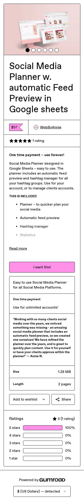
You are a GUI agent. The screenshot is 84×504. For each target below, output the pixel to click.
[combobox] (29, 399)
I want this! (42, 267)
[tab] (28, 50)
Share (66, 399)
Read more (18, 248)
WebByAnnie (50, 127)
